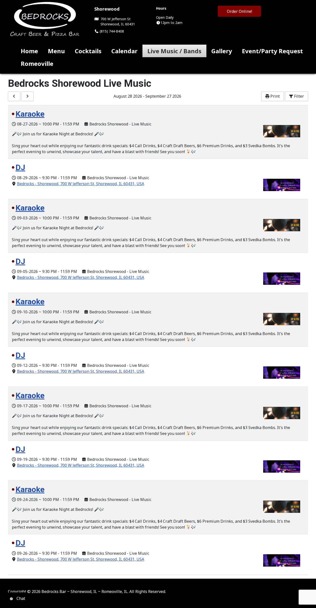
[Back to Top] (307, 599)
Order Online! (239, 11)
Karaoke (30, 114)
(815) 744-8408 (111, 31)
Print (274, 96)
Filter (298, 96)
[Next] (27, 96)
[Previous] (14, 96)
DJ (20, 167)
